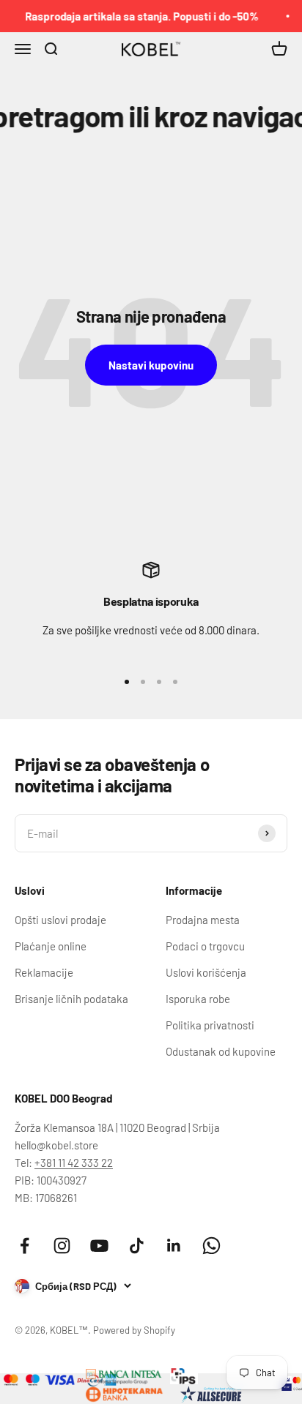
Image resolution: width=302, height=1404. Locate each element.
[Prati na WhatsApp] (211, 1245)
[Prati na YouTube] (99, 1245)
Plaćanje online (50, 946)
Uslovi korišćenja (206, 972)
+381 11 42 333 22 (73, 1162)
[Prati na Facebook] (24, 1245)
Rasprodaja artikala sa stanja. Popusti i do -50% (137, 16)
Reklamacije (44, 972)
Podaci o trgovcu (205, 946)
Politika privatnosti (210, 1025)
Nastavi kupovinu (151, 365)
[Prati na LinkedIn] (174, 1245)
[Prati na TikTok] (137, 1245)
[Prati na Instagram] (62, 1245)
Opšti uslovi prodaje (60, 919)
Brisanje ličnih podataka (71, 998)
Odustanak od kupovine (221, 1051)
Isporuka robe (198, 998)
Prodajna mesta (203, 919)
